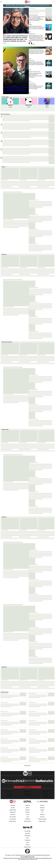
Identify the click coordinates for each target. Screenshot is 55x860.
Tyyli (27, 816)
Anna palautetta (9, 796)
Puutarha (42, 814)
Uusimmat (12, 805)
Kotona (29, 858)
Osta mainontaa (27, 791)
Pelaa (10, 107)
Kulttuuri (27, 812)
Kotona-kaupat (41, 858)
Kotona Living (34, 858)
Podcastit (12, 814)
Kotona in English (42, 819)
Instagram (45, 796)
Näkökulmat (13, 812)
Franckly (22, 858)
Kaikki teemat (12, 821)
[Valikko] (1, 2)
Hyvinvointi (27, 833)
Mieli (27, 838)
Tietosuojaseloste (28, 855)
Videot (3, 167)
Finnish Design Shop (15, 858)
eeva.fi (8, 858)
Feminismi (27, 805)
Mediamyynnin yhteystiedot (27, 794)
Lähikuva (4, 517)
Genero (25, 858)
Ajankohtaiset (12, 810)
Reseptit (42, 805)
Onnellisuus (27, 840)
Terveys (27, 844)
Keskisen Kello (48, 858)
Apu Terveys (13, 816)
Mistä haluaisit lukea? (27, 787)
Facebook (45, 793)
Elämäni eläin (5, 429)
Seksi (27, 842)
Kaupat (42, 810)
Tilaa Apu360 (27, 786)
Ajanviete (4, 667)
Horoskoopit (13, 819)
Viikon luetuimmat (5, 114)
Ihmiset (27, 807)
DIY (42, 812)
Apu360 (13, 807)
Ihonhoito (27, 810)
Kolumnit (4, 254)
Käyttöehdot (21, 855)
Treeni (27, 814)
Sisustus (42, 816)
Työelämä (27, 819)
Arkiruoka (42, 807)
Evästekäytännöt (37, 855)
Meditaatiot (27, 835)
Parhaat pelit (5, 97)
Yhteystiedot (9, 793)
